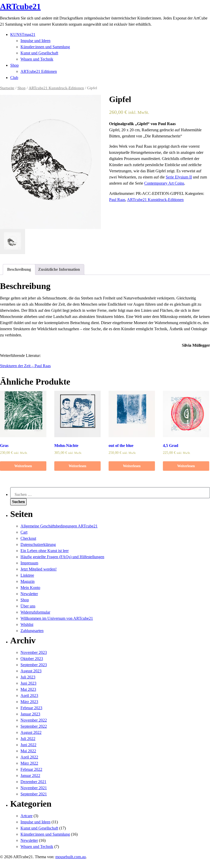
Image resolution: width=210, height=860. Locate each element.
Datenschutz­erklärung (38, 544)
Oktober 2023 (31, 658)
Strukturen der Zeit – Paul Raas (25, 366)
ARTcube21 (20, 6)
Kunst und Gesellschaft (39, 53)
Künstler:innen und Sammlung (45, 47)
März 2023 (29, 701)
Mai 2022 (28, 751)
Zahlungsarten (32, 630)
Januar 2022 (30, 775)
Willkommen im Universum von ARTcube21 (56, 618)
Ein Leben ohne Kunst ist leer (44, 550)
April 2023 (29, 695)
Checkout (28, 538)
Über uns (27, 606)
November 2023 (33, 652)
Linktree (27, 575)
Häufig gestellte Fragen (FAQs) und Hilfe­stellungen (62, 557)
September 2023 (33, 665)
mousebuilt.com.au (70, 857)
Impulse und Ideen (35, 40)
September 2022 (33, 726)
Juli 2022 (27, 738)
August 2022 (30, 732)
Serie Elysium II (179, 177)
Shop (14, 65)
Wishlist (26, 624)
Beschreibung (19, 269)
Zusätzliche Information (59, 269)
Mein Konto (30, 587)
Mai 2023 (28, 689)
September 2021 (33, 794)
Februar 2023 (31, 708)
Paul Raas (117, 199)
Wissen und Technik (36, 59)
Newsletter (29, 594)
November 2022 (33, 720)
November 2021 (33, 788)
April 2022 (29, 757)
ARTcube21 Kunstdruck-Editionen (56, 88)
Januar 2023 (30, 714)
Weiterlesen (23, 466)
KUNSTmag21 (22, 34)
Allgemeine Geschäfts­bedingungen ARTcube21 (59, 526)
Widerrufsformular (35, 612)
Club (14, 77)
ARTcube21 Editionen (38, 71)
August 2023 (30, 671)
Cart (23, 532)
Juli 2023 (27, 677)
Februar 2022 (31, 769)
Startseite (7, 88)
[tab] (19, 269)
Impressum (29, 563)
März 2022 (29, 763)
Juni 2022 (28, 745)
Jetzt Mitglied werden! (38, 569)
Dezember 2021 (33, 781)
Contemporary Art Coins (164, 183)
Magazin (27, 581)
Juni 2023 (28, 683)
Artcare (26, 816)
